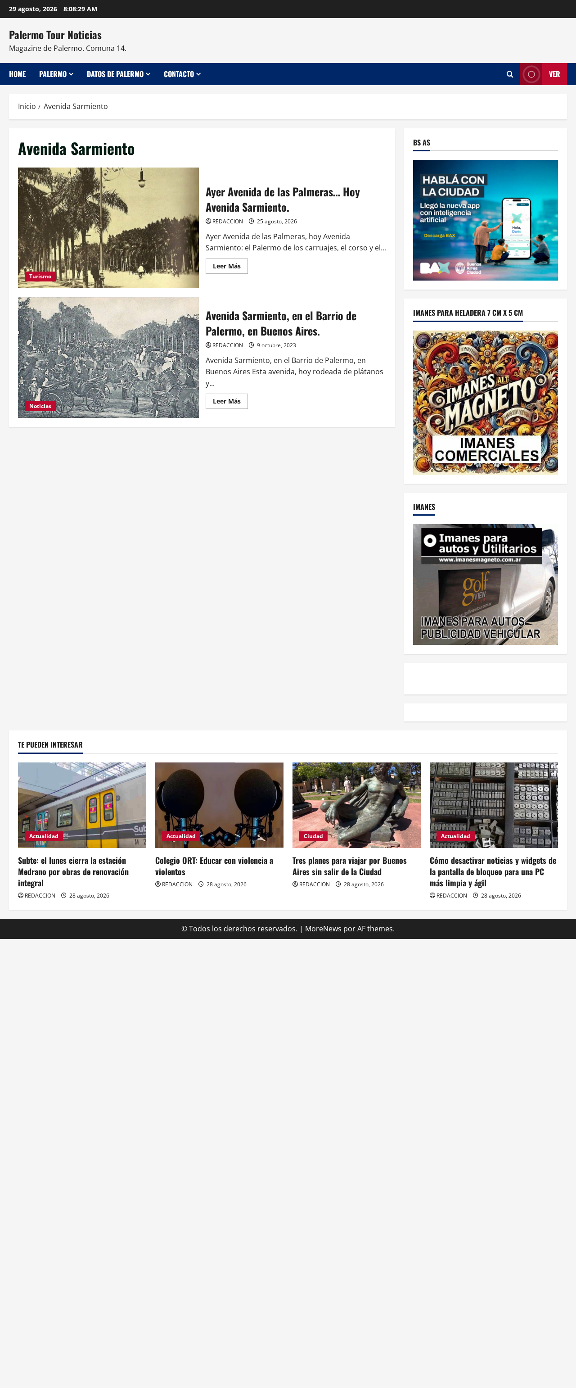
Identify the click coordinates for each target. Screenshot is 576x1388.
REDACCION (227, 221)
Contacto (179, 73)
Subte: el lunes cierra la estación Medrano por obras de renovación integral (73, 871)
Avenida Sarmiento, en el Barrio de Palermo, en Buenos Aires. (108, 357)
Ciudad (313, 836)
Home (17, 73)
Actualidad (43, 836)
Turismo (40, 276)
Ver (554, 73)
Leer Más (230, 267)
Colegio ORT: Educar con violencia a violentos (214, 865)
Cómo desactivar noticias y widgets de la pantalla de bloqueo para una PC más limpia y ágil (493, 871)
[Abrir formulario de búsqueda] (510, 74)
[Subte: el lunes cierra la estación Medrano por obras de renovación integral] (82, 805)
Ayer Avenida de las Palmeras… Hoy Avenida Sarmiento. (108, 228)
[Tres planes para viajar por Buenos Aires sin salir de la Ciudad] (356, 805)
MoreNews (323, 929)
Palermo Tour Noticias (55, 34)
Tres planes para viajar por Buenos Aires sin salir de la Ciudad (349, 865)
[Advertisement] (288, 1002)
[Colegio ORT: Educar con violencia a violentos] (219, 805)
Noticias (40, 406)
